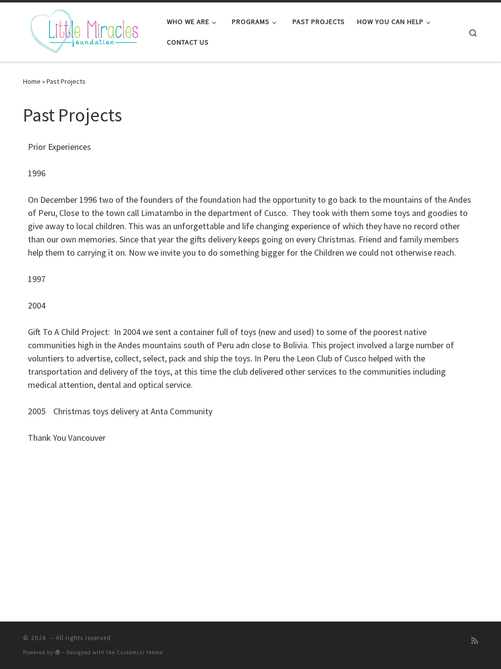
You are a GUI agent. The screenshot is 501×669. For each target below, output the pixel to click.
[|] (84, 30)
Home (32, 81)
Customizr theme (139, 652)
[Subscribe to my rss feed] (474, 641)
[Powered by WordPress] (58, 652)
